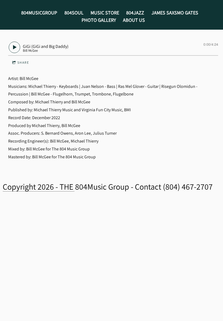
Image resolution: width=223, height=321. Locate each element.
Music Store (105, 13)
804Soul (73, 13)
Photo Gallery (99, 20)
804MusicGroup (39, 13)
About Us (134, 20)
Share (23, 62)
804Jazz (135, 13)
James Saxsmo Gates (174, 13)
